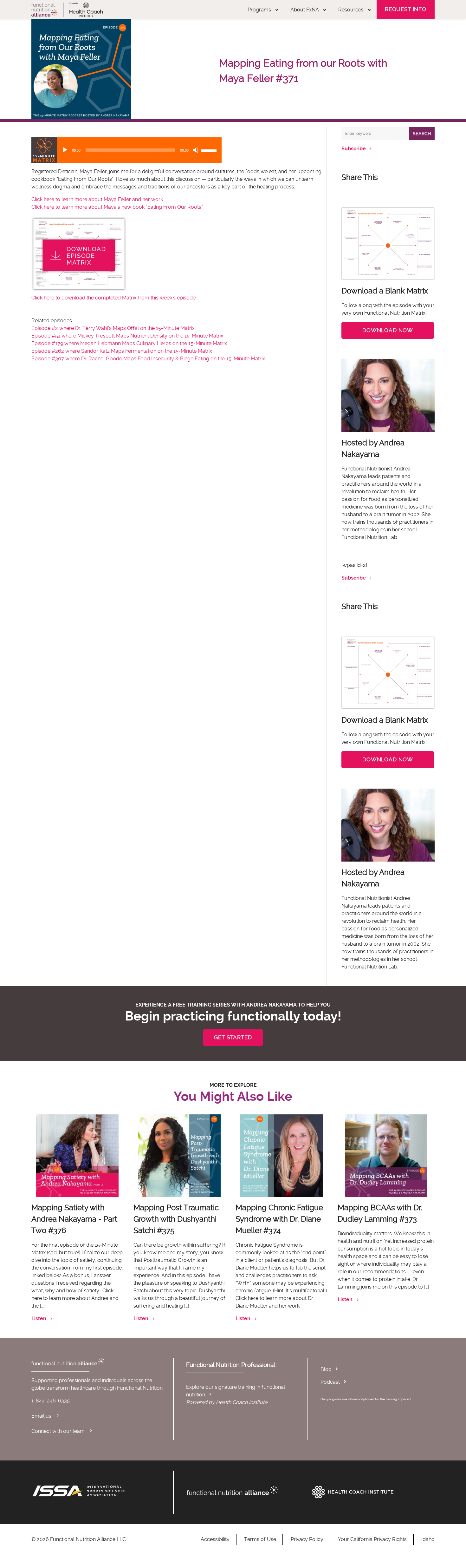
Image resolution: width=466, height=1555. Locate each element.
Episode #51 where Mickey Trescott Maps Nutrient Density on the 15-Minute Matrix (127, 336)
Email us (42, 1416)
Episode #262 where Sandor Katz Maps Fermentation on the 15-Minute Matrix (121, 351)
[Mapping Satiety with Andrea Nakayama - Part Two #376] (77, 1155)
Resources (351, 10)
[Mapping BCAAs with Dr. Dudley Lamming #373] (386, 1155)
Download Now (387, 330)
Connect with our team (58, 1431)
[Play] (65, 150)
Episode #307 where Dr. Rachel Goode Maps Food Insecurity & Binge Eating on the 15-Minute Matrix (148, 359)
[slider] (209, 150)
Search (422, 133)
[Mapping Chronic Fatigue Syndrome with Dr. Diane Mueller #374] (281, 1155)
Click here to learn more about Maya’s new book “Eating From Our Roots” (117, 207)
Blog (326, 1369)
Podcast (330, 1382)
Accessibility (215, 1539)
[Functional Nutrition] (246, 1490)
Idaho (428, 1539)
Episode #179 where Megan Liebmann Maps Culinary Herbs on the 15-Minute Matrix (129, 343)
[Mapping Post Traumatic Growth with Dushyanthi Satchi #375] (179, 1155)
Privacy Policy (307, 1539)
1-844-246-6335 (50, 1401)
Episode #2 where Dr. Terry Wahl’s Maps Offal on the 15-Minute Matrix (113, 328)
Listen (38, 1319)
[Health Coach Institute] (371, 1492)
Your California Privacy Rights (372, 1539)
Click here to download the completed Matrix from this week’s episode (113, 298)
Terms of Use (260, 1539)
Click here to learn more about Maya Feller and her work (97, 199)
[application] (126, 150)
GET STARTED (233, 1037)
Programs (259, 10)
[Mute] (195, 150)
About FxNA (304, 10)
